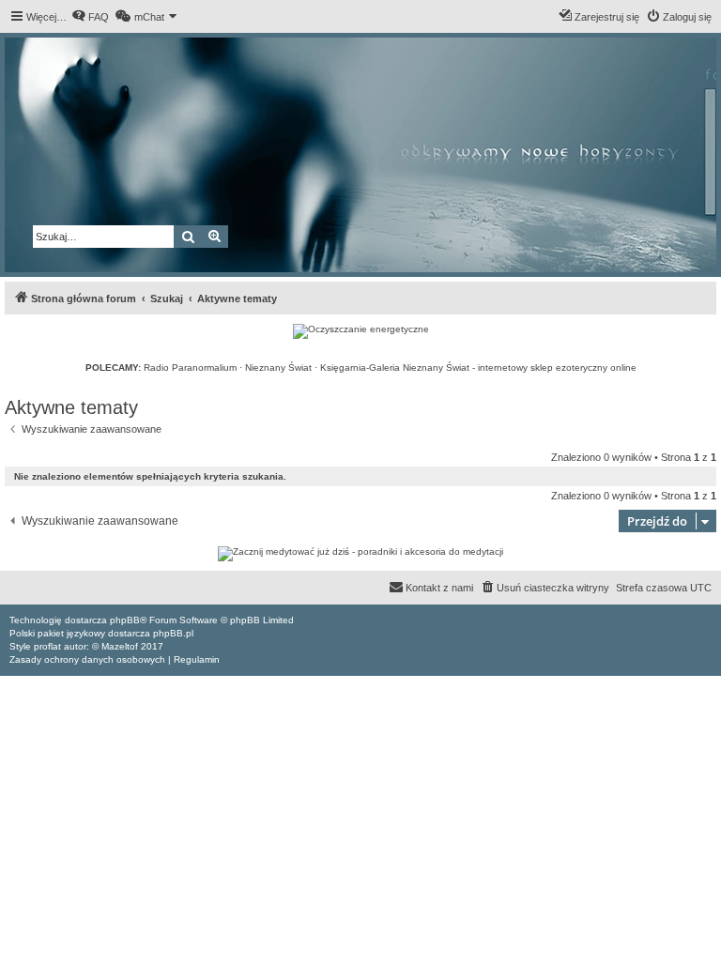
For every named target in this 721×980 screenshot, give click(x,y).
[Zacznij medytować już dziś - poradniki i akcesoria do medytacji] (360, 553)
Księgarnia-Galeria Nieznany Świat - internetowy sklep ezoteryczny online (478, 367)
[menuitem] (90, 17)
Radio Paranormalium (190, 367)
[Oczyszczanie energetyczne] (361, 331)
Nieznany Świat (278, 367)
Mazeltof (119, 646)
